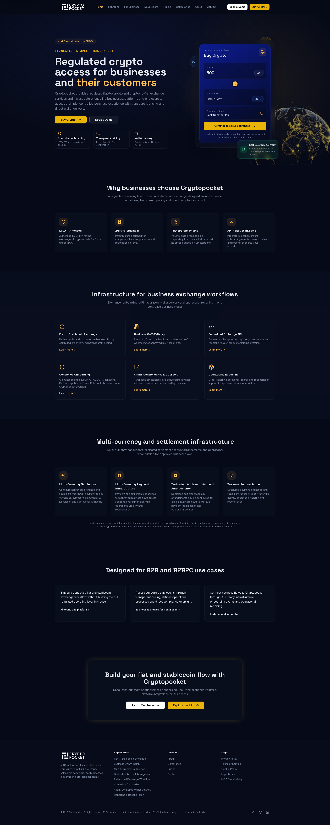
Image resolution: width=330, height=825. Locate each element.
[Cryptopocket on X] (252, 812)
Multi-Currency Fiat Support (129, 768)
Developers (151, 6)
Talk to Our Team (142, 705)
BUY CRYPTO (259, 6)
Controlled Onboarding (127, 784)
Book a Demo (237, 6)
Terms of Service (231, 763)
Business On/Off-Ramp (127, 763)
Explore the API (183, 705)
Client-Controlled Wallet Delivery (132, 789)
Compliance (183, 6)
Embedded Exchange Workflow (132, 779)
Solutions (113, 6)
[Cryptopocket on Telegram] (260, 812)
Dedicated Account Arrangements (133, 774)
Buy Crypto (68, 119)
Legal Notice (228, 774)
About (198, 6)
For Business (132, 6)
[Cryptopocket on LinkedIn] (268, 812)
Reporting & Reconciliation (129, 794)
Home (99, 6)
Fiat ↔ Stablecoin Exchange (130, 758)
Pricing (167, 6)
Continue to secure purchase (232, 125)
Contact (211, 6)
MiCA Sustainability (232, 779)
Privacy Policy (229, 758)
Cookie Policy (229, 768)
